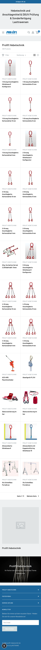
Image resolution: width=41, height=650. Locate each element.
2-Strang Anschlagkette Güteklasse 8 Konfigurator (28, 156)
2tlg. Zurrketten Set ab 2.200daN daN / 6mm (10, 266)
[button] (4, 645)
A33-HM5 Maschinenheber (7, 378)
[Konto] (33, 32)
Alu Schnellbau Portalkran (7, 484)
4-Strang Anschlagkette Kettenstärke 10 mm (9, 306)
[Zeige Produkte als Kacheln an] (34, 55)
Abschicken (9, 629)
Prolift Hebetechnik (9, 79)
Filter (7, 55)
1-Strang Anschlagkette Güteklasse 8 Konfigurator (10, 84)
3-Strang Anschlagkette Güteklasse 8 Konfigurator (28, 268)
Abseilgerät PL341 (29, 377)
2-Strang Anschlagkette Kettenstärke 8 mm (29, 230)
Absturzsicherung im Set (9, 413)
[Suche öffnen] (29, 32)
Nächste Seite (32, 496)
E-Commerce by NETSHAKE (10, 645)
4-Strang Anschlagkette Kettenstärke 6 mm (8, 343)
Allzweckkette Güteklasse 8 (7, 447)
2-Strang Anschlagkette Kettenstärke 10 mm (9, 194)
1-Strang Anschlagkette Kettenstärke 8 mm (10, 154)
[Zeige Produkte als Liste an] (38, 55)
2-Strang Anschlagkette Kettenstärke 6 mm (8, 230)
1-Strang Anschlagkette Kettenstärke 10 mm (31, 83)
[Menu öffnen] (3, 32)
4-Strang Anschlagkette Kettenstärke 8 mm (29, 343)
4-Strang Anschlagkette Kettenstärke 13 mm (29, 306)
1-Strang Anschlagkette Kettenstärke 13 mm (10, 119)
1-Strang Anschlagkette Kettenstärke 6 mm (31, 119)
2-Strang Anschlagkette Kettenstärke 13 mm (29, 194)
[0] (37, 32)
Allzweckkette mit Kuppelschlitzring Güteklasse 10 (29, 448)
